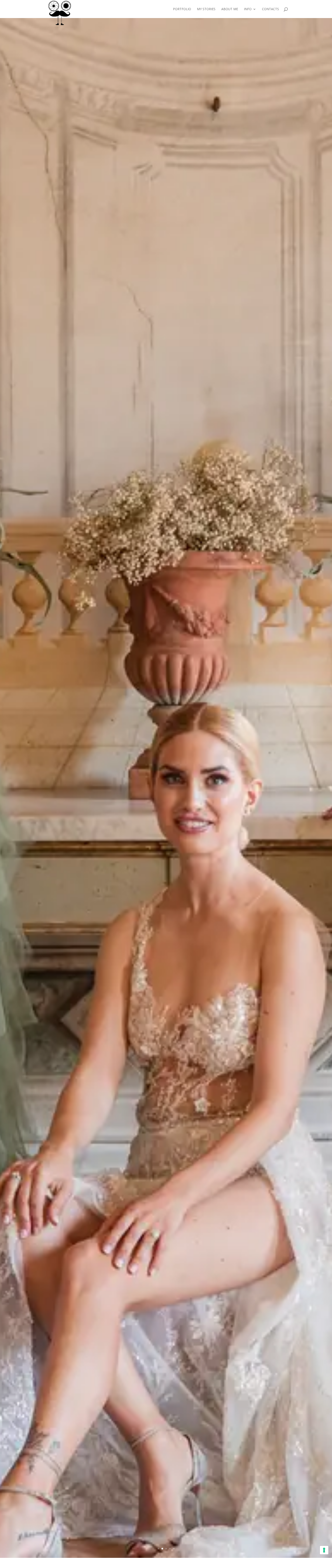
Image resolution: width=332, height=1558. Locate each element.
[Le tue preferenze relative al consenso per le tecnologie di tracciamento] (324, 1550)
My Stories (206, 9)
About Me (229, 9)
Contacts (270, 9)
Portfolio (182, 9)
